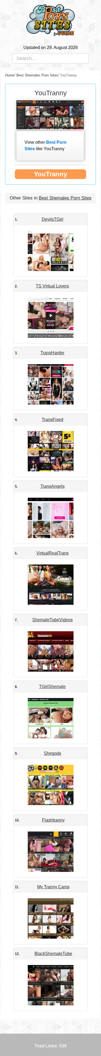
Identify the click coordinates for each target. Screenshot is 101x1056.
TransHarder (52, 352)
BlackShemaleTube (53, 953)
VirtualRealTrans (52, 553)
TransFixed (52, 419)
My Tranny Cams (53, 887)
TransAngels (52, 486)
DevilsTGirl (52, 219)
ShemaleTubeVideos (52, 620)
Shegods (52, 753)
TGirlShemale (52, 686)
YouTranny (50, 174)
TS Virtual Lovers (52, 286)
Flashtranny (53, 820)
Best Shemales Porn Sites (65, 198)
